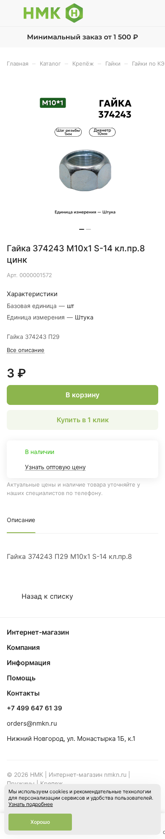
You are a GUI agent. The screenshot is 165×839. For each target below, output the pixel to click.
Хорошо (40, 822)
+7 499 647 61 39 (34, 708)
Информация (28, 662)
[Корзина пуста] (151, 13)
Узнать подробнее (30, 804)
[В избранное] (116, 275)
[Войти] (135, 13)
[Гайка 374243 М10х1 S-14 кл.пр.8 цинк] (85, 158)
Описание (21, 519)
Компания (23, 647)
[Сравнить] (134, 275)
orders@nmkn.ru (32, 723)
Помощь (21, 678)
